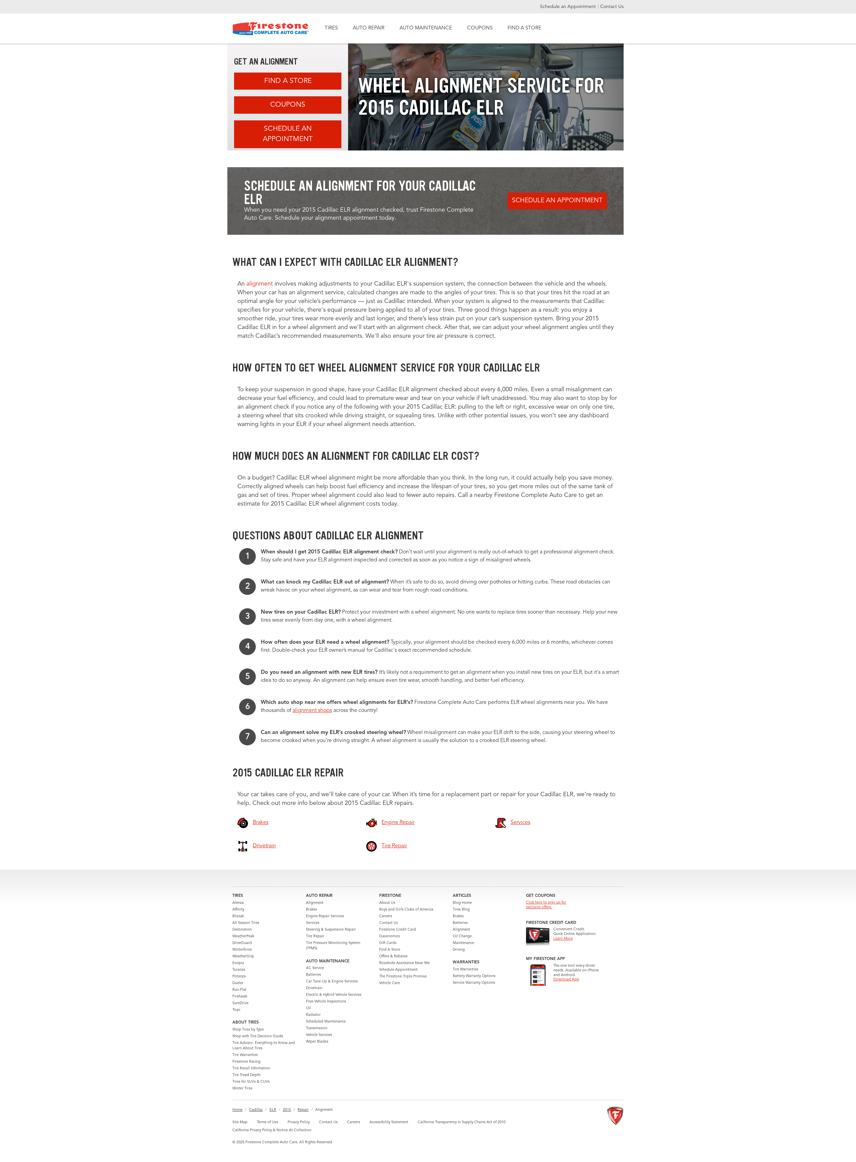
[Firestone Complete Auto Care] (271, 28)
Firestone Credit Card (397, 930)
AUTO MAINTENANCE (426, 28)
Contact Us (612, 6)
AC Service (315, 968)
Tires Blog (461, 910)
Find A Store (288, 81)
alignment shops (312, 710)
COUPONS (480, 28)
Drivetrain (314, 988)
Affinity (238, 910)
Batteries (313, 975)
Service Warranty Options (474, 983)
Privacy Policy (299, 1122)
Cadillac (256, 1110)
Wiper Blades (317, 1042)
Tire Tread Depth (246, 1075)
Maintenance (463, 943)
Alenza (238, 903)
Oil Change (462, 936)
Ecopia (238, 963)
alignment (259, 284)
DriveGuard (242, 943)
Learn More (563, 939)
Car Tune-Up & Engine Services (332, 981)
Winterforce (242, 950)
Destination (242, 930)
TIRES (331, 28)
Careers (385, 916)
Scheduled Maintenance (326, 1022)
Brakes (311, 910)
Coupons (287, 104)
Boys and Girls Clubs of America (406, 910)
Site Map (239, 1122)
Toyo (236, 1010)
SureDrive (240, 1003)
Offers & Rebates (393, 956)
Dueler (237, 983)
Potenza (239, 976)
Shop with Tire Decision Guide (257, 1036)
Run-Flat (239, 990)
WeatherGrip (243, 956)
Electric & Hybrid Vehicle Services (333, 995)
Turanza (238, 970)
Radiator (313, 1015)
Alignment (314, 903)
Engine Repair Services (325, 916)
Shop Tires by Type (248, 1030)
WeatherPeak (243, 936)
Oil (308, 1008)
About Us (387, 903)
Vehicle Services (319, 1035)
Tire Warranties (245, 1055)
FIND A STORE (524, 28)
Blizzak (238, 916)
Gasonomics (389, 936)
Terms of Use (267, 1122)
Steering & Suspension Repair (331, 930)
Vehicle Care (389, 983)
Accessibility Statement (388, 1122)
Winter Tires (242, 1088)
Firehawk (239, 996)
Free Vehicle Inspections (326, 1001)
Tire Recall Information (251, 1068)
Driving (459, 950)
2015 (287, 1110)
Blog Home (462, 903)
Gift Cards (388, 943)
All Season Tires (245, 923)
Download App (566, 979)
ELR (273, 1110)
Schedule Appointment (398, 970)
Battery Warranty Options (474, 976)
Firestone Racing (246, 1062)
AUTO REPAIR (369, 28)
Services (312, 923)
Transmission (316, 1028)
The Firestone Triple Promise (403, 976)
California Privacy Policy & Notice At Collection (271, 1130)
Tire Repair (315, 936)
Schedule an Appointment (568, 6)
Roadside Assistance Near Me (404, 963)
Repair (303, 1110)
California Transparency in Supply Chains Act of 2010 (462, 1122)
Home (237, 1110)
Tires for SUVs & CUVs (251, 1082)
